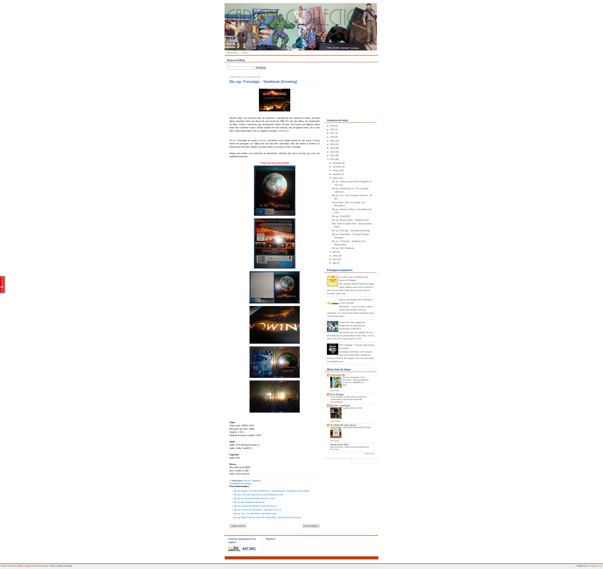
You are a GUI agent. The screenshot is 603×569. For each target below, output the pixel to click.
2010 (332, 159)
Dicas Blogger (337, 394)
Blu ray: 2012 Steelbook (343, 248)
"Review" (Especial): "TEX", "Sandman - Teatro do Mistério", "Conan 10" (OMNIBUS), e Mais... (355, 381)
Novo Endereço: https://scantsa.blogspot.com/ (349, 447)
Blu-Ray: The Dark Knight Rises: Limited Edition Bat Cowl (258, 495)
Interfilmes (283, 131)
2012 (332, 152)
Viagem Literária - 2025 (352, 408)
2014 (332, 144)
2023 (332, 126)
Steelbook (256, 481)
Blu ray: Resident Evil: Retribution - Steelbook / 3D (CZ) (257, 510)
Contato (244, 53)
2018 (332, 129)
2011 (332, 155)
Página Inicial (232, 53)
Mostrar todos (369, 453)
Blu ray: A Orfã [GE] (341, 216)
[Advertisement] (350, 94)
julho (335, 252)
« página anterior (237, 526)
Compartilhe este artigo (239, 483)
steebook (262, 140)
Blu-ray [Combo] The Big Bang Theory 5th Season (255, 506)
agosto (336, 178)
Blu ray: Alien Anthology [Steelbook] (249, 502)
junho (335, 256)
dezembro (337, 163)
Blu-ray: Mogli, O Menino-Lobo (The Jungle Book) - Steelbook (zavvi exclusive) (267, 517)
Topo (600, 566)
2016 (332, 137)
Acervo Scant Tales (339, 444)
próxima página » (311, 526)
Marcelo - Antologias (340, 405)
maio (335, 259)
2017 (332, 133)
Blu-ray (232, 140)
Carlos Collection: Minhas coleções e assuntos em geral (25, 566)
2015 (332, 141)
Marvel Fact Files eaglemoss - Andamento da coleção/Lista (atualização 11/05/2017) (353, 325)
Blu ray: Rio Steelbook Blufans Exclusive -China (254, 498)
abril (334, 263)
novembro (337, 166)
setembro (337, 174)
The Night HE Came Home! (343, 425)
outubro (336, 170)
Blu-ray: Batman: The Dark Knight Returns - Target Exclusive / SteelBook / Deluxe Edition (272, 491)
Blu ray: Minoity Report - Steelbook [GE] (350, 220)
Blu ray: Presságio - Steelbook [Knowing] (263, 81)
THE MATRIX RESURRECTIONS (356, 427)
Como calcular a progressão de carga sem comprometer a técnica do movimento (348, 398)
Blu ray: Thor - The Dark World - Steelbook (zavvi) (255, 514)
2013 (332, 148)
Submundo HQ (337, 375)
